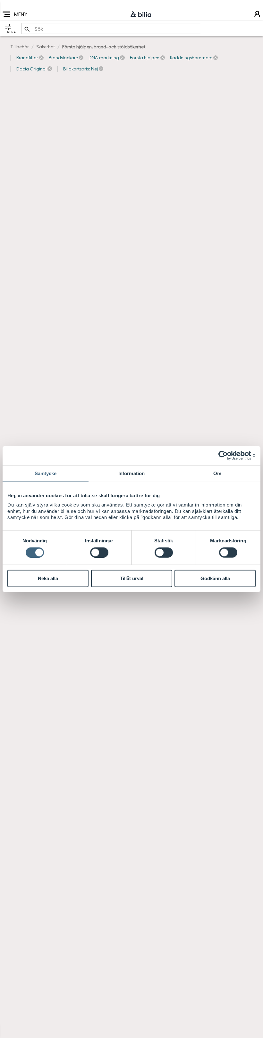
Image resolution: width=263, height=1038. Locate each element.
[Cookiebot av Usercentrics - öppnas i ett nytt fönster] (227, 455)
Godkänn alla (215, 578)
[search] (111, 28)
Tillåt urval (131, 578)
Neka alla (48, 578)
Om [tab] (217, 473)
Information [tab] (131, 473)
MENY (20, 14)
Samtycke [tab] (46, 473)
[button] (30, 58)
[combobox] (111, 28)
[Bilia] (141, 14)
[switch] (99, 552)
